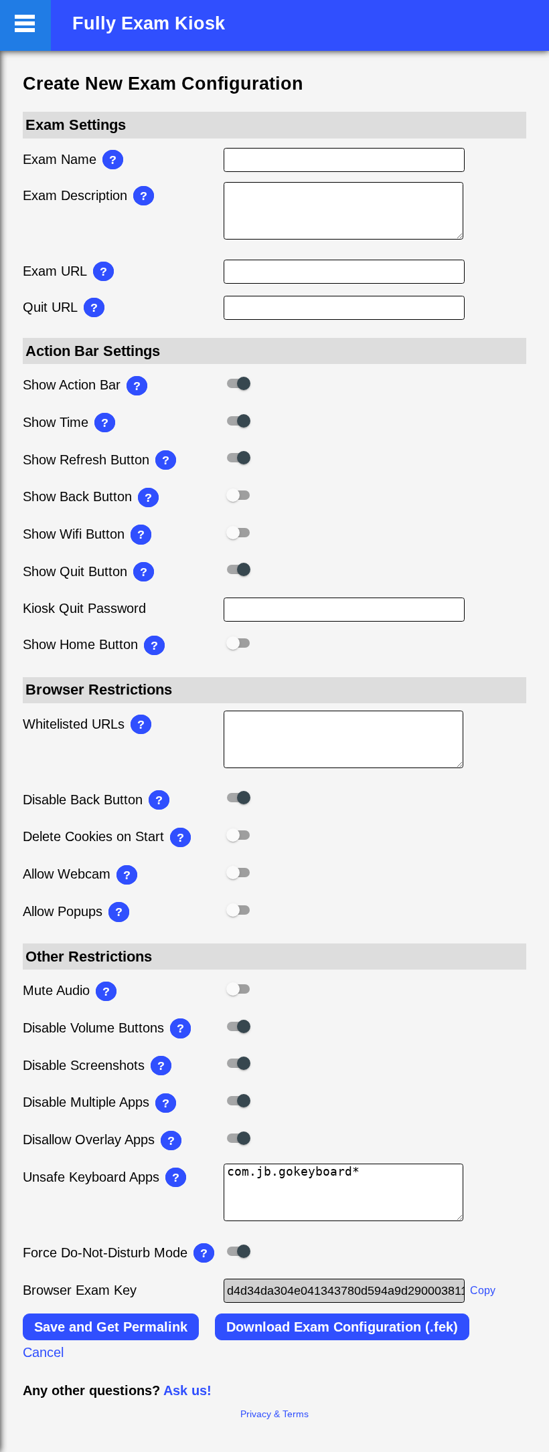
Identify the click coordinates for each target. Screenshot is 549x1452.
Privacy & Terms (274, 1414)
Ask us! (187, 1390)
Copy (482, 1290)
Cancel (43, 1352)
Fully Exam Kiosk (148, 23)
